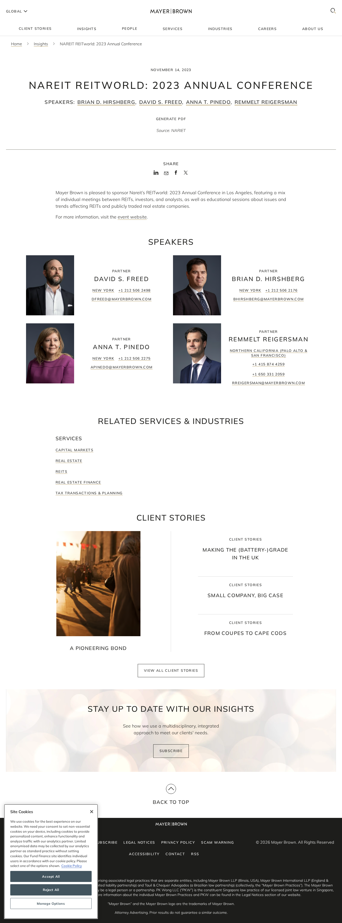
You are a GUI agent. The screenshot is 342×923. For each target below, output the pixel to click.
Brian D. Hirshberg (106, 102)
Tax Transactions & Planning (89, 493)
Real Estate (69, 460)
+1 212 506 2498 (134, 290)
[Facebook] (176, 174)
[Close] (91, 811)
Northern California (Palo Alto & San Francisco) (268, 353)
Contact (175, 854)
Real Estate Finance (78, 482)
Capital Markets (74, 450)
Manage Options (51, 903)
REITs (61, 471)
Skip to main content (24, 4)
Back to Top (171, 802)
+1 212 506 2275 (134, 358)
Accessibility (144, 854)
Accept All (51, 876)
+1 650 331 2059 (268, 374)
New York (103, 290)
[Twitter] (186, 174)
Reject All (51, 890)
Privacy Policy (178, 842)
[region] (51, 861)
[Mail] (166, 173)
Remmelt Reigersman (266, 102)
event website (132, 217)
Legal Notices (139, 842)
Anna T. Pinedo (208, 102)
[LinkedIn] (156, 174)
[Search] (333, 11)
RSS (195, 854)
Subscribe (171, 751)
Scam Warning (217, 842)
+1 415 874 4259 (268, 364)
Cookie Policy (71, 866)
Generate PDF (171, 119)
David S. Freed (160, 102)
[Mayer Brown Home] (171, 11)
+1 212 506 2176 (281, 290)
